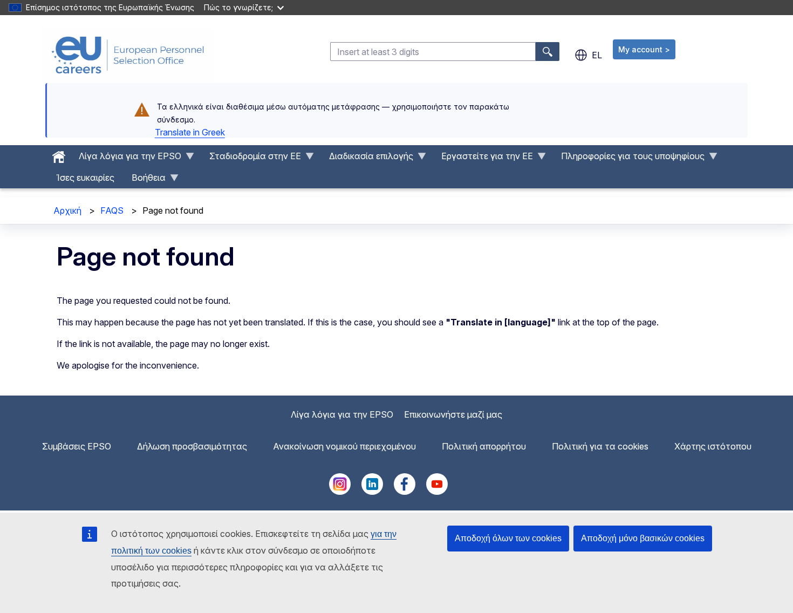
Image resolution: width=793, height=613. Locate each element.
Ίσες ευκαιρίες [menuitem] (85, 177)
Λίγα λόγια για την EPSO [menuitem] (125, 159)
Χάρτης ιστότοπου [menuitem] (712, 446)
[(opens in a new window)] (340, 491)
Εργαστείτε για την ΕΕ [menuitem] (483, 159)
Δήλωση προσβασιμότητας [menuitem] (192, 446)
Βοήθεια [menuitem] (144, 180)
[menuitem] (58, 154)
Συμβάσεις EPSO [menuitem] (76, 446)
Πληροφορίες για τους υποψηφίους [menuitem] (628, 159)
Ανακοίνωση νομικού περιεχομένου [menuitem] (344, 446)
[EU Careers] (128, 55)
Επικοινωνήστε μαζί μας (453, 414)
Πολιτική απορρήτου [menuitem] (484, 446)
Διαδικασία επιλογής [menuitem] (366, 159)
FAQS (112, 210)
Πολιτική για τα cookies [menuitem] (600, 446)
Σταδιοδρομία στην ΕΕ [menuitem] (251, 159)
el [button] (597, 55)
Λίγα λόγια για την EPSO (342, 414)
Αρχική (67, 210)
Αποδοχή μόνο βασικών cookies (643, 538)
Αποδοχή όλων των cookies (508, 538)
